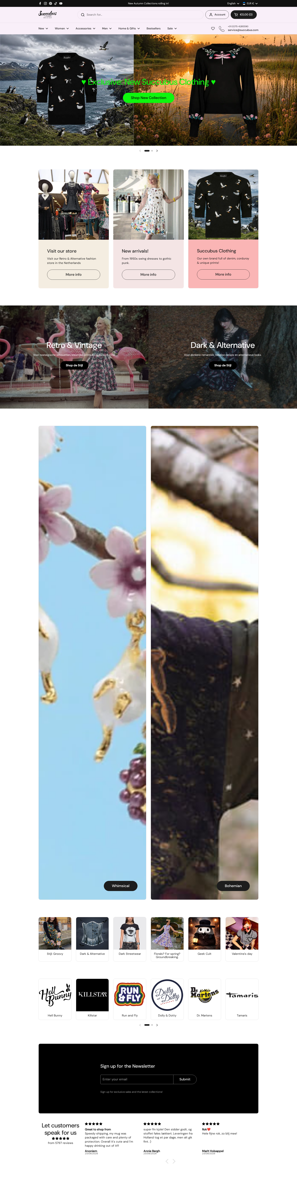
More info (74, 274)
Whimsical (120, 885)
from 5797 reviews (60, 1143)
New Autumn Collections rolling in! (148, 3)
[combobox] (140, 14)
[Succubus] (47, 15)
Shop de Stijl (74, 365)
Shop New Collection (148, 97)
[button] (244, 14)
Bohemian (233, 885)
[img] (60, 1138)
